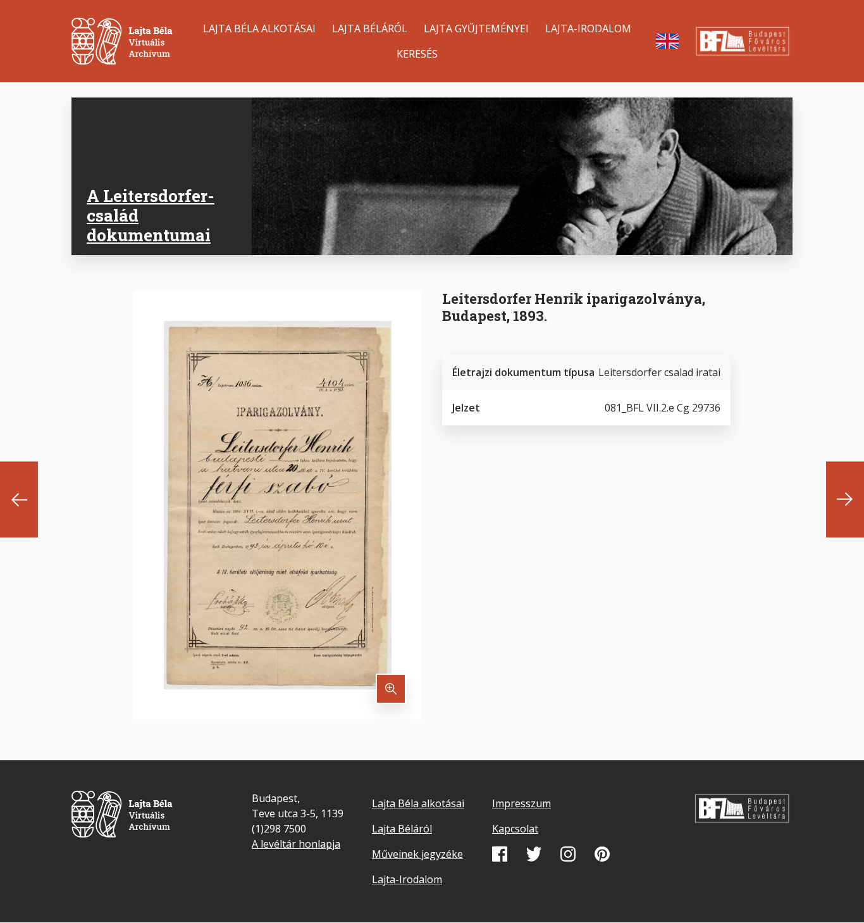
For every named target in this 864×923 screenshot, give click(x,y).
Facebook (499, 854)
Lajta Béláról (369, 28)
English (667, 41)
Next (845, 499)
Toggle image (391, 689)
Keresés (417, 54)
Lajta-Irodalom (588, 28)
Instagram (568, 854)
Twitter (533, 854)
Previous (19, 499)
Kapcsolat (515, 829)
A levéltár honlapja (296, 844)
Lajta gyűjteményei (476, 28)
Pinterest (602, 854)
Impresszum (521, 803)
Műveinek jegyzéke (417, 854)
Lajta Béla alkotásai (259, 28)
